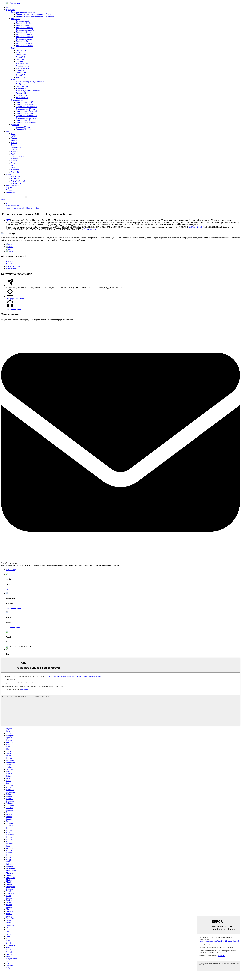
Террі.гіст (10, 589)
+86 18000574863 (13, 309)
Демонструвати (12, 206)
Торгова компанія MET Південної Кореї (23, 208)
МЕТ (8, 220)
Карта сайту (11, 570)
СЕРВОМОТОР (195, 227)
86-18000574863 (13, 627)
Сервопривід (89, 229)
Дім (7, 203)
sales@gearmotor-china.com (17, 298)
